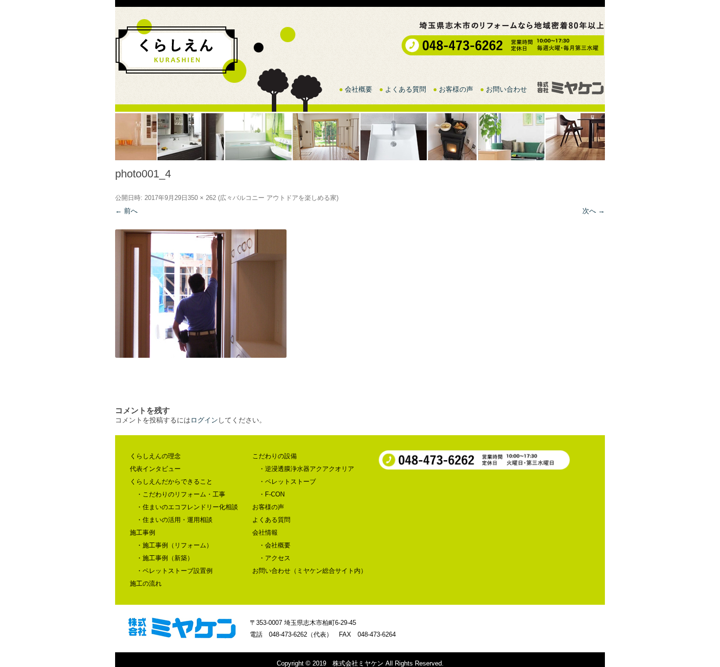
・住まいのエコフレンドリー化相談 (187, 507)
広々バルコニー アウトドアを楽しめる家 (278, 197)
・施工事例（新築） (164, 558)
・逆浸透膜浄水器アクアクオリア (306, 468)
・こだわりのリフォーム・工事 (180, 494)
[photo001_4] (360, 293)
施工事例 (142, 532)
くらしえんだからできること (171, 481)
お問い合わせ (506, 89)
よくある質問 (405, 89)
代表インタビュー (155, 468)
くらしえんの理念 (155, 456)
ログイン (204, 420)
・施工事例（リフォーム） (174, 545)
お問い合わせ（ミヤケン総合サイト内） (309, 570)
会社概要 (358, 89)
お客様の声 (456, 89)
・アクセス (274, 558)
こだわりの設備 (274, 456)
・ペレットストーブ (287, 481)
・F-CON (272, 494)
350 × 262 (202, 197)
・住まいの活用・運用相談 (174, 519)
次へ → (593, 211)
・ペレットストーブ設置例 (174, 570)
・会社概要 (274, 545)
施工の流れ (146, 583)
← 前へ (126, 211)
